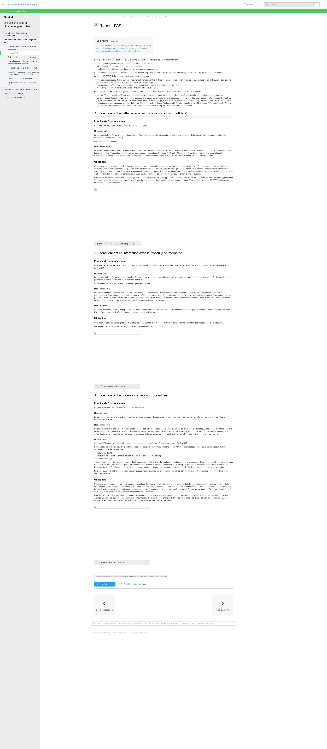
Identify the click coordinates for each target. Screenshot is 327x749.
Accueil (96, 17)
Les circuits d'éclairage (13, 93)
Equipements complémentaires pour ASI (23, 84)
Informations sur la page (169, 623)
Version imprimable (139, 623)
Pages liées (96, 623)
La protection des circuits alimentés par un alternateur (20, 34)
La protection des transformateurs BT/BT (21, 89)
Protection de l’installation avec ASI (22, 68)
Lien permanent (153, 623)
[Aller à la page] (317, 4)
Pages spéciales (124, 623)
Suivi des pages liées (110, 623)
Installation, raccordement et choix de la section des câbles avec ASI (23, 73)
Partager (105, 584)
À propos (249, 5)
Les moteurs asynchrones (15, 98)
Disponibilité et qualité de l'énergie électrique (22, 47)
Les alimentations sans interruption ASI (20, 41)
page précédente (104, 609)
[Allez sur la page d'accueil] (19, 4)
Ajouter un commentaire (135, 584)
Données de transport (187, 623)
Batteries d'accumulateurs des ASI (22, 57)
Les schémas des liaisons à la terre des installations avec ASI (22, 62)
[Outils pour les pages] (259, 4)
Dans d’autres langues (204, 623)
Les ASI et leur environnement (20, 79)
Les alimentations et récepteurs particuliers (115, 17)
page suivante (222, 609)
